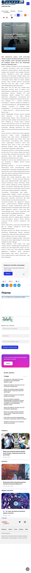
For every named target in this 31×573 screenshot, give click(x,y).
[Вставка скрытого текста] (24, 297)
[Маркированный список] (11, 297)
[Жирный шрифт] (2, 297)
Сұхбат (10, 529)
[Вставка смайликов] (15, 297)
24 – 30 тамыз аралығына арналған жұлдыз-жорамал (14, 512)
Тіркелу (8, 363)
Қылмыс (21, 529)
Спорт (15, 529)
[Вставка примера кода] (21, 297)
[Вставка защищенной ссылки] (18, 297)
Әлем (26, 529)
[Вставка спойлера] (22, 297)
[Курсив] (4, 297)
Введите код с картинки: (8, 325)
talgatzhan (7, 25)
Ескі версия (7, 12)
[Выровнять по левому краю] (7, 297)
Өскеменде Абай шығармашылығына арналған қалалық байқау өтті (14, 483)
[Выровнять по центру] (8, 297)
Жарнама (20, 11)
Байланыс (13, 11)
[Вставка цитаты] (19, 297)
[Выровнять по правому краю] (10, 297)
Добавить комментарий (10, 347)
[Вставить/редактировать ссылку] (16, 297)
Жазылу (8, 273)
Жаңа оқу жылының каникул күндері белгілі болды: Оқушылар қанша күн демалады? (14, 453)
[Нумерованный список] (13, 297)
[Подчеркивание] (5, 297)
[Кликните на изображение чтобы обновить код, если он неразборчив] (8, 322)
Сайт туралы (5, 11)
